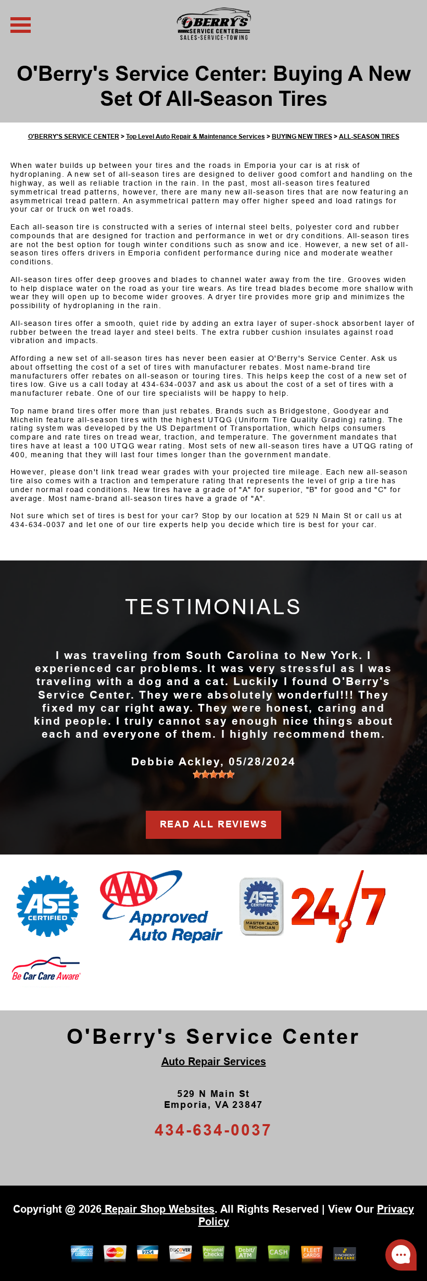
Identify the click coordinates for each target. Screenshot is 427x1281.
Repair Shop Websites (158, 1209)
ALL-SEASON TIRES (369, 136)
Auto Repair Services (213, 1061)
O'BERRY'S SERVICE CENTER (73, 136)
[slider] (213, 774)
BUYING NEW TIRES (302, 136)
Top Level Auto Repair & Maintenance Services (195, 136)
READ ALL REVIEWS (214, 824)
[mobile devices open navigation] (20, 25)
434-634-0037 (169, 384)
